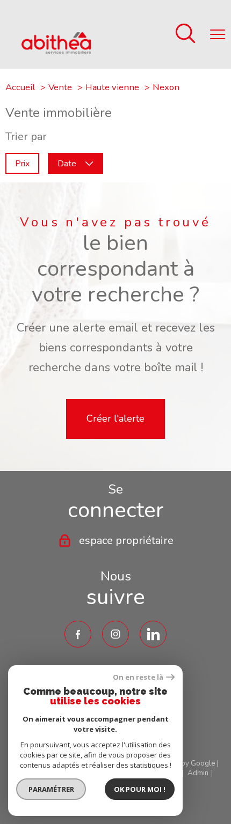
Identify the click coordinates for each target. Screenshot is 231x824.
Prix (22, 163)
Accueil (20, 87)
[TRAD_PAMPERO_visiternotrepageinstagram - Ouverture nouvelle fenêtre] (115, 634)
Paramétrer (51, 789)
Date (66, 163)
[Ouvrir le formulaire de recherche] (185, 35)
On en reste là (138, 677)
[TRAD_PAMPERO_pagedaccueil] (56, 50)
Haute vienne (112, 87)
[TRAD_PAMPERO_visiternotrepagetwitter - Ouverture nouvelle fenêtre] (153, 634)
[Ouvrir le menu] (217, 34)
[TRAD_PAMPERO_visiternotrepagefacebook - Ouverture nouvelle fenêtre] (77, 634)
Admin (197, 773)
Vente (60, 87)
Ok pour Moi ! (139, 789)
